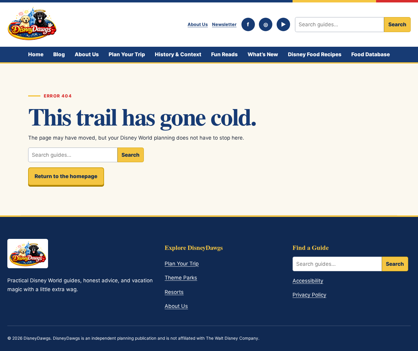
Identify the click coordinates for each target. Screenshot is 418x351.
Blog (59, 54)
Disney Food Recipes (314, 54)
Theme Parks (181, 278)
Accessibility (308, 281)
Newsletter (224, 24)
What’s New (263, 54)
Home (35, 54)
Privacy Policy (309, 295)
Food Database (370, 54)
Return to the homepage (66, 176)
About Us (198, 24)
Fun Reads (224, 54)
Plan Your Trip (127, 54)
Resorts (174, 292)
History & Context (178, 54)
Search (397, 24)
